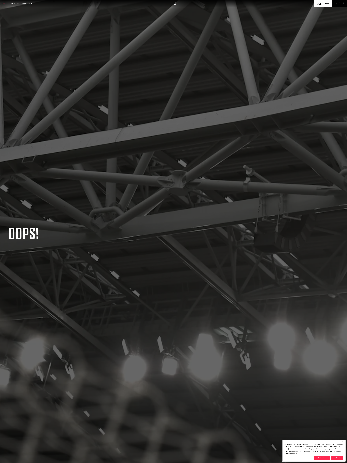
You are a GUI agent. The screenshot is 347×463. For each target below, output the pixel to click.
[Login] (343, 4)
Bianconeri (24, 3)
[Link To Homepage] (175, 3)
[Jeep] (327, 3)
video (30, 3)
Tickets (13, 3)
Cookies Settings (322, 457)
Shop (18, 3)
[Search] (336, 4)
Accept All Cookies (337, 457)
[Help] (340, 4)
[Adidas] (319, 3)
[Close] (343, 442)
